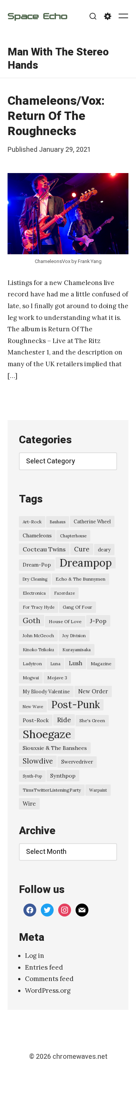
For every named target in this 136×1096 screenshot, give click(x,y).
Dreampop (85, 562)
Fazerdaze (64, 593)
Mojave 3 (57, 677)
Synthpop (63, 775)
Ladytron (32, 663)
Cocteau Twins (44, 549)
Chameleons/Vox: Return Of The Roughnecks (56, 116)
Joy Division (74, 635)
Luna (55, 663)
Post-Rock (36, 720)
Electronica (34, 593)
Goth (31, 620)
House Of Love (65, 621)
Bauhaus (57, 521)
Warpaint (98, 790)
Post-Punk (75, 704)
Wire (29, 803)
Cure (82, 549)
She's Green (92, 720)
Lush (75, 663)
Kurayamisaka (76, 649)
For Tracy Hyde (38, 607)
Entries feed (44, 967)
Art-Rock (32, 521)
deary (104, 549)
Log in (34, 955)
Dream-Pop (37, 565)
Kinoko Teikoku (38, 649)
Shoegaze (47, 734)
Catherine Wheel (92, 521)
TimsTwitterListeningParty (52, 790)
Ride (64, 720)
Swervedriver (77, 762)
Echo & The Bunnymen (80, 579)
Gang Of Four (77, 607)
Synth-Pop (32, 776)
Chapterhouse (73, 536)
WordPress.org (48, 990)
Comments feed (49, 979)
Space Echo (37, 16)
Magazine (101, 663)
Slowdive (38, 761)
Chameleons (37, 535)
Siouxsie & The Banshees (55, 748)
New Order (93, 691)
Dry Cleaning (35, 579)
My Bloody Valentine (46, 691)
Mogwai (31, 677)
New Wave (33, 706)
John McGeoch (38, 635)
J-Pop (98, 621)
